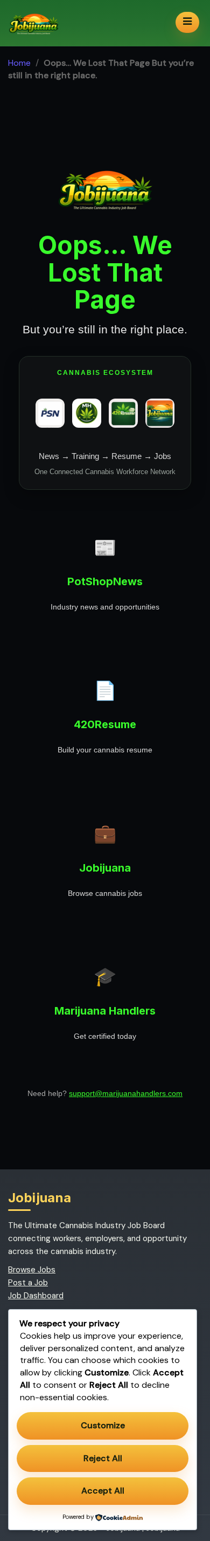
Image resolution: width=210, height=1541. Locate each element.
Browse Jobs (31, 1269)
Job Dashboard (36, 1295)
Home (19, 63)
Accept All (102, 1490)
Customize (103, 1425)
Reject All (102, 1458)
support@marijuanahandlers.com (126, 1093)
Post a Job (28, 1282)
